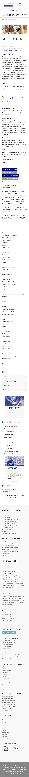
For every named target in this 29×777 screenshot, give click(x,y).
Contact (15, 1)
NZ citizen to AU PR (7, 620)
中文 (14, 7)
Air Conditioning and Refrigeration (9, 235)
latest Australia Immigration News (10, 652)
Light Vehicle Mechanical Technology (10, 311)
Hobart (3, 724)
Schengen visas (6, 738)
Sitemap (4, 684)
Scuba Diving (5, 338)
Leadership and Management (8, 309)
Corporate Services (11, 3)
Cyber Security (5, 262)
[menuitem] (10, 1)
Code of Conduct (6, 678)
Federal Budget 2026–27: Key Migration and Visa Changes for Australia (14, 209)
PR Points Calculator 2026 (8, 642)
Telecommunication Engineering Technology (11, 356)
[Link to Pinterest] (22, 773)
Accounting (4, 232)
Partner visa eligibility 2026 (8, 640)
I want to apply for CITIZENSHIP (10, 521)
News (20, 1)
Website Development (7, 360)
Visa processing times (9, 442)
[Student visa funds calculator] (14, 407)
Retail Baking (5, 333)
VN (11, 7)
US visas (4, 734)
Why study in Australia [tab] (9, 381)
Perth (3, 726)
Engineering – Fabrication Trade (9, 281)
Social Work (4, 343)
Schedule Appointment (8, 5)
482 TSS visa (5, 553)
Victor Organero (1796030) (8, 702)
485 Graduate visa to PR (8, 618)
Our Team (19, 3)
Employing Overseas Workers (9, 541)
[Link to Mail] (18, 773)
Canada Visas (5, 732)
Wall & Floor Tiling (6, 358)
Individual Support (6, 301)
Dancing (4, 264)
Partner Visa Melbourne (8, 527)
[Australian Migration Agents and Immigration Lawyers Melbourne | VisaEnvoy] (12, 14)
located (11, 579)
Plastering (4, 324)
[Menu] (25, 14)
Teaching (4, 353)
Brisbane (4, 728)
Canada (23, 5)
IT (20, 7)
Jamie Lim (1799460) (7, 708)
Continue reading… (7, 604)
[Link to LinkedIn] (11, 773)
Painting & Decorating (7, 321)
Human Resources (6, 299)
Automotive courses (6, 240)
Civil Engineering (5, 252)
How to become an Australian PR (12, 451)
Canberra (4, 720)
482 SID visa (5, 555)
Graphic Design (5, 291)
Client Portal (9, 1)
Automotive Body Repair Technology (10, 237)
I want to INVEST (6, 517)
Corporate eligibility (8, 437)
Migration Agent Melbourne (8, 682)
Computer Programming (7, 257)
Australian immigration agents (14, 576)
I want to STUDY (6, 515)
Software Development (7, 346)
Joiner (3, 48)
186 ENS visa (5, 549)
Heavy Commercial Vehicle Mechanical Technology (13, 294)
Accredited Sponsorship (8, 545)
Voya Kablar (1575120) (7, 698)
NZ (8, 7)
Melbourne (14, 578)
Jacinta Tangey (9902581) (8, 700)
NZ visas (4, 730)
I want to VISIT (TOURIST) (8, 523)
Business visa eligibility (9, 434)
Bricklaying (4, 242)
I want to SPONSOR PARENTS (10, 519)
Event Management (6, 286)
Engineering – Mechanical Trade (9, 284)
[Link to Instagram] (13, 773)
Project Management (6, 329)
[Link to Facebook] (9, 773)
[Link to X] (15, 773)
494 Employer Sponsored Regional (10, 551)
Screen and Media (6, 336)
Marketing (4, 316)
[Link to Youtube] (20, 773)
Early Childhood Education (8, 272)
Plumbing (4, 326)
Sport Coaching (5, 348)
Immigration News (8, 445)
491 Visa (4, 531)
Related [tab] (5, 389)
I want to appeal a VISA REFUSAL (10, 525)
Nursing (3, 319)
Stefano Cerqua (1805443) (8, 704)
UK (15, 5)
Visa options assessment (10, 426)
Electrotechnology (6, 279)
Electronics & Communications (8, 277)
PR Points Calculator (9, 431)
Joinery (4, 306)
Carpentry (4, 250)
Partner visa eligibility (9, 429)
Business (4, 245)
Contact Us (5, 666)
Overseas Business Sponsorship (10, 547)
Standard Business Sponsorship (10, 543)
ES (17, 7)
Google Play (5, 672)
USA (19, 5)
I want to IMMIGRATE (7, 513)
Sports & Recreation (6, 351)
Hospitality (4, 296)
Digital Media (5, 269)
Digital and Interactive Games (8, 267)
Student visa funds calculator (11, 453)
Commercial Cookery (6, 254)
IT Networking (5, 304)
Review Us (5, 680)
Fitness (3, 289)
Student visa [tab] (6, 377)
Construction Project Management (9, 259)
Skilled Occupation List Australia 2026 (11, 654)
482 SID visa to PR (6, 614)
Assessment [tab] (6, 385)
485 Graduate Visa (6, 529)
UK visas (4, 736)
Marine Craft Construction (7, 314)
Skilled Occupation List (9, 448)
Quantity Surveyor (6, 331)
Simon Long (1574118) (7, 696)
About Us (4, 668)
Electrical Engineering (7, 274)
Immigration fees (8, 440)
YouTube (4, 676)
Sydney (4, 722)
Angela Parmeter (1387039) (9, 706)
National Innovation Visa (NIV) (9, 533)
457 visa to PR (5, 612)
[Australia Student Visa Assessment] (14, 467)
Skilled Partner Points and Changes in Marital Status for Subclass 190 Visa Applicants (13, 217)
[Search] (21, 14)
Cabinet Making (5, 247)
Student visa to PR (6, 616)
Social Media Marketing (7, 341)
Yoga (3, 363)
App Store (4, 674)
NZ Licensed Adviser (7, 710)
